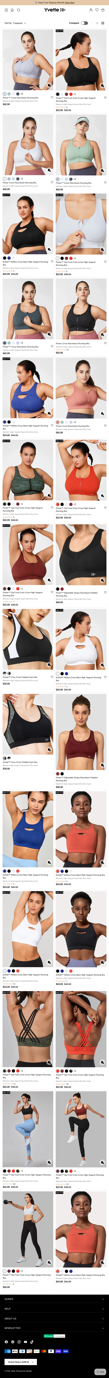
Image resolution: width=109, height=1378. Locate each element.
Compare (74, 23)
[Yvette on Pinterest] (12, 1342)
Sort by (8, 23)
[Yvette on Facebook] (6, 1342)
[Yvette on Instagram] (19, 1342)
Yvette (13, 1371)
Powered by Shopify (24, 1371)
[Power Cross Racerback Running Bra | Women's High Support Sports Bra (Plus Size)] (28, 144)
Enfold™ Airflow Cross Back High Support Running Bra (80, 875)
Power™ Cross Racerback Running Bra (20, 98)
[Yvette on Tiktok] (32, 1342)
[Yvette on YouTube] (25, 1342)
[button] (103, 9)
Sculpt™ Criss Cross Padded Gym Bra (20, 677)
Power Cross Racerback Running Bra (19, 183)
